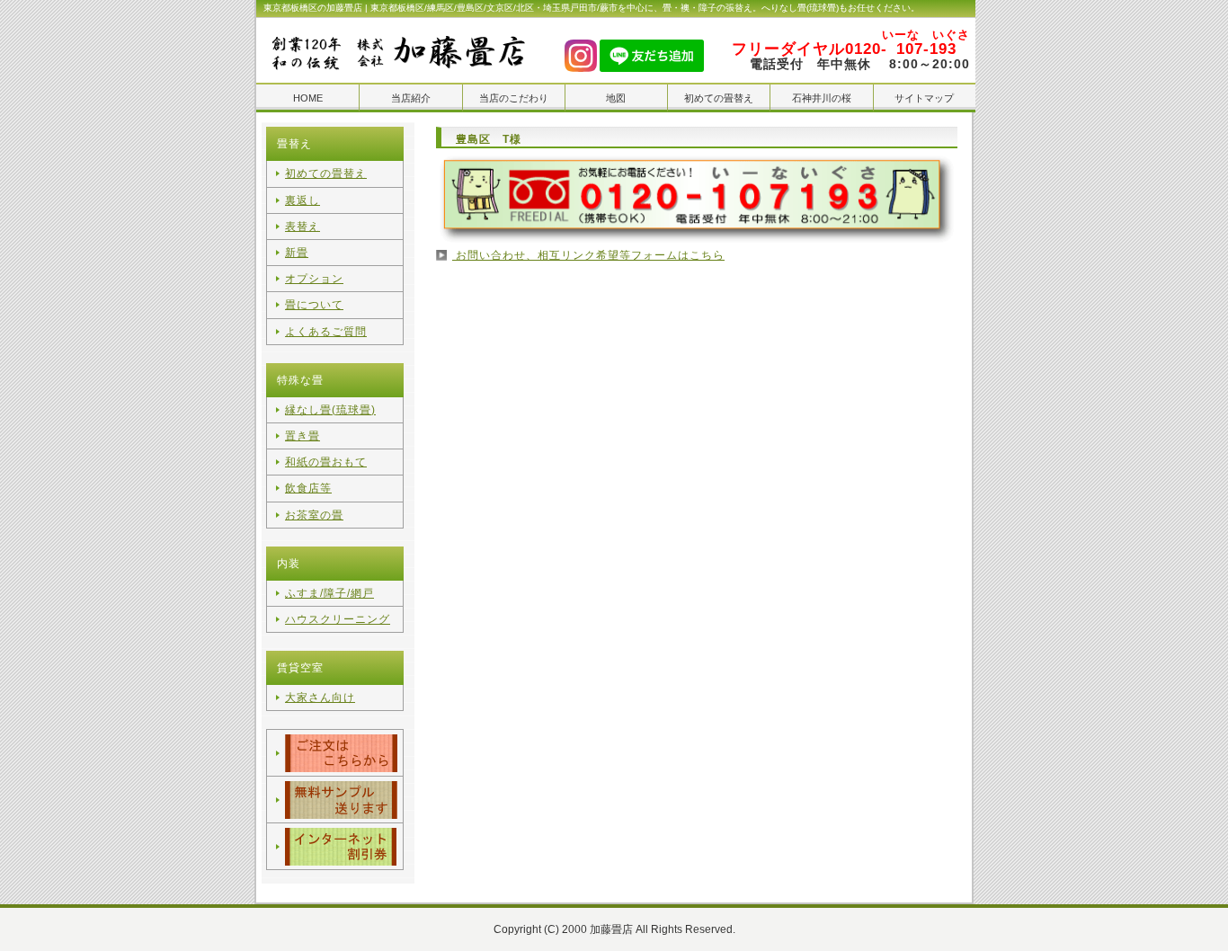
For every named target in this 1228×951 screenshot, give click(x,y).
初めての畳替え (718, 98)
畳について (314, 304)
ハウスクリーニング (337, 619)
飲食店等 (308, 488)
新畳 (296, 252)
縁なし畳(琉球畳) (330, 410)
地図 (616, 98)
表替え (302, 226)
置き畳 (302, 436)
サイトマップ (924, 98)
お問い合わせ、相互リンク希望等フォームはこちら (588, 255)
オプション (314, 278)
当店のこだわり (513, 98)
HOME (308, 98)
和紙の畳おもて (326, 462)
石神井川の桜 (821, 98)
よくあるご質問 (326, 331)
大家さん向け (320, 697)
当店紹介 (411, 98)
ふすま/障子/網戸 (329, 593)
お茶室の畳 (314, 515)
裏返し (302, 200)
